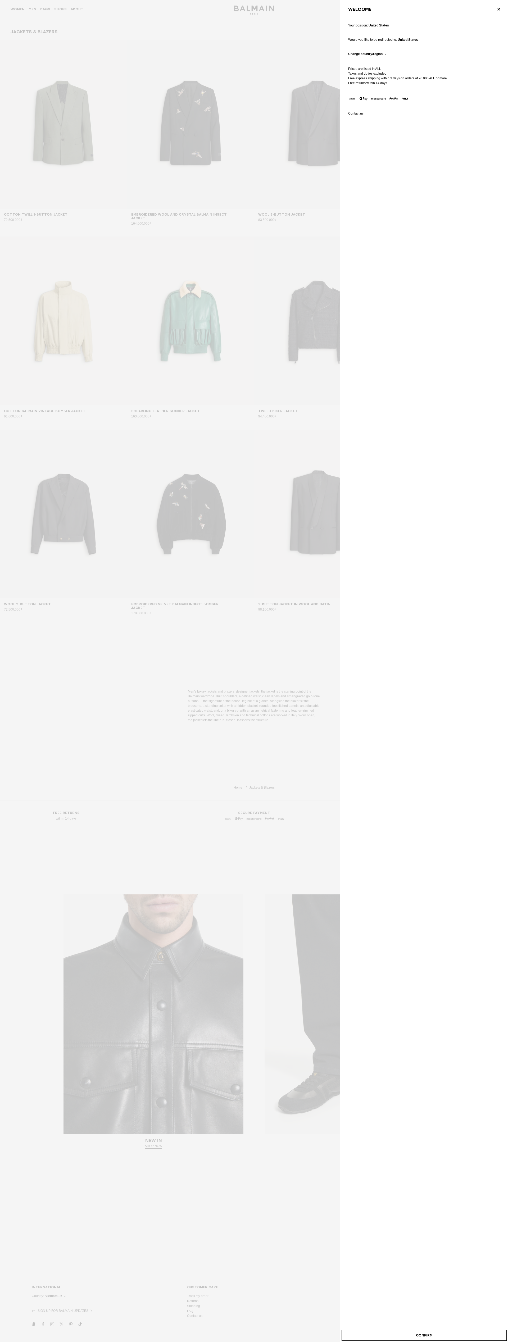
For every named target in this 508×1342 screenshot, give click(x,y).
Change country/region (365, 54)
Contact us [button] (356, 113)
